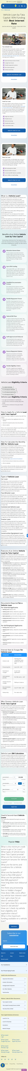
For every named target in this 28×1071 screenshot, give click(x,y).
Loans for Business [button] (7, 1021)
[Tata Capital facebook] (2, 1059)
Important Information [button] (8, 978)
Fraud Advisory (20, 1063)
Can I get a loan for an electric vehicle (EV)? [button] (10, 899)
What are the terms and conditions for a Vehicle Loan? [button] (11, 867)
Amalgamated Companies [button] (9, 985)
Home (2, 10)
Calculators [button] (5, 1025)
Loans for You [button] (6, 1018)
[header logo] (7, 6)
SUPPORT (14, 1)
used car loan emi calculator (16, 458)
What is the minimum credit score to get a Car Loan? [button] (13, 848)
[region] (14, 673)
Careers (12, 953)
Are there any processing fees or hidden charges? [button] (12, 889)
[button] (3, 6)
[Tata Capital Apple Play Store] (17, 1040)
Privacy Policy (12, 1063)
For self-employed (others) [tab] (8, 394)
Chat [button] (24, 1069)
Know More (14, 79)
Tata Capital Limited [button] (7, 1002)
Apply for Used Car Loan (14, 130)
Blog (11, 956)
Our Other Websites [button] (7, 989)
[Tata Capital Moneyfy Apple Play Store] (17, 1051)
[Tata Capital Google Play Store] (6, 1040)
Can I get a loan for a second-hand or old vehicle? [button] (14, 904)
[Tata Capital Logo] (5, 1036)
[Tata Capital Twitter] (5, 1059)
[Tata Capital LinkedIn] (16, 1059)
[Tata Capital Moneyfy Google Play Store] (6, 1051)
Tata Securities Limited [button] (8, 1008)
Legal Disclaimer (4, 1063)
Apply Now (14, 806)
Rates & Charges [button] (6, 1028)
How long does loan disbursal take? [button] (14, 883)
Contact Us (21, 956)
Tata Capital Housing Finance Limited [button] (11, 1005)
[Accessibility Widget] (3, 1065)
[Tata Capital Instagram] (9, 1059)
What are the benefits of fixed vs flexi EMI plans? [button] (11, 873)
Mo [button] (23, 783)
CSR (2, 956)
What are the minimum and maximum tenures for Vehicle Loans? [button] (14, 859)
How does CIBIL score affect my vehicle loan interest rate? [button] (14, 894)
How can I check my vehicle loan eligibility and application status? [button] (13, 911)
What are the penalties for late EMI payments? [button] (12, 878)
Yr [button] (19, 783)
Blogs (9, 1)
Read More (14, 926)
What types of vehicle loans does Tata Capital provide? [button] (13, 853)
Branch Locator (4, 959)
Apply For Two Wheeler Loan (14, 74)
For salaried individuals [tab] (7, 387)
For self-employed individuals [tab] (8, 389)
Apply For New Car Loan (14, 180)
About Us (3, 953)
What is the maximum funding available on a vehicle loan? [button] (14, 918)
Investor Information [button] (7, 982)
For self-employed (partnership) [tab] (9, 392)
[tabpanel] (14, 401)
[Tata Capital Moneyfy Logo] (5, 1046)
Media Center (22, 953)
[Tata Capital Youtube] (12, 1059)
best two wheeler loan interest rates (10, 55)
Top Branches (6, 992)
